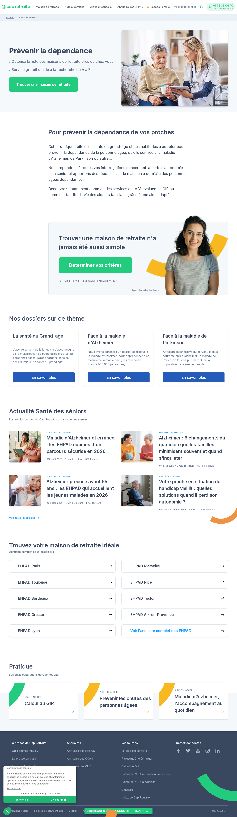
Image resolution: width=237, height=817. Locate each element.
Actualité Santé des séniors (48, 411)
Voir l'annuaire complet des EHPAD (160, 631)
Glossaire (127, 789)
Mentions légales (19, 810)
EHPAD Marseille (145, 566)
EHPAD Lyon (29, 631)
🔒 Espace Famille (158, 6)
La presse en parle (24, 758)
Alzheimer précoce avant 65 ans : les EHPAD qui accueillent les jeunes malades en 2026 (80, 488)
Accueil (10, 17)
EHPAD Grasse (31, 614)
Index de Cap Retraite (135, 797)
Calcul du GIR (39, 703)
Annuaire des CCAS (80, 758)
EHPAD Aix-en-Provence (152, 614)
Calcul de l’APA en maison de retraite (145, 774)
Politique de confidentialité (48, 810)
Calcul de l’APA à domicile (138, 782)
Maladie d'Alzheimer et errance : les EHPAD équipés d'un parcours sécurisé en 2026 (80, 444)
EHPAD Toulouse (32, 582)
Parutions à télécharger (137, 758)
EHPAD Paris (29, 566)
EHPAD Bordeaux (33, 598)
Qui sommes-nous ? (25, 750)
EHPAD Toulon (142, 598)
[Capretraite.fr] (16, 8)
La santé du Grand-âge (38, 336)
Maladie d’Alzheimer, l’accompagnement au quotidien (199, 703)
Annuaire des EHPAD (130, 6)
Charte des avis (91, 810)
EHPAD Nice (141, 582)
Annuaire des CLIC (79, 766)
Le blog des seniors (134, 750)
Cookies (73, 810)
